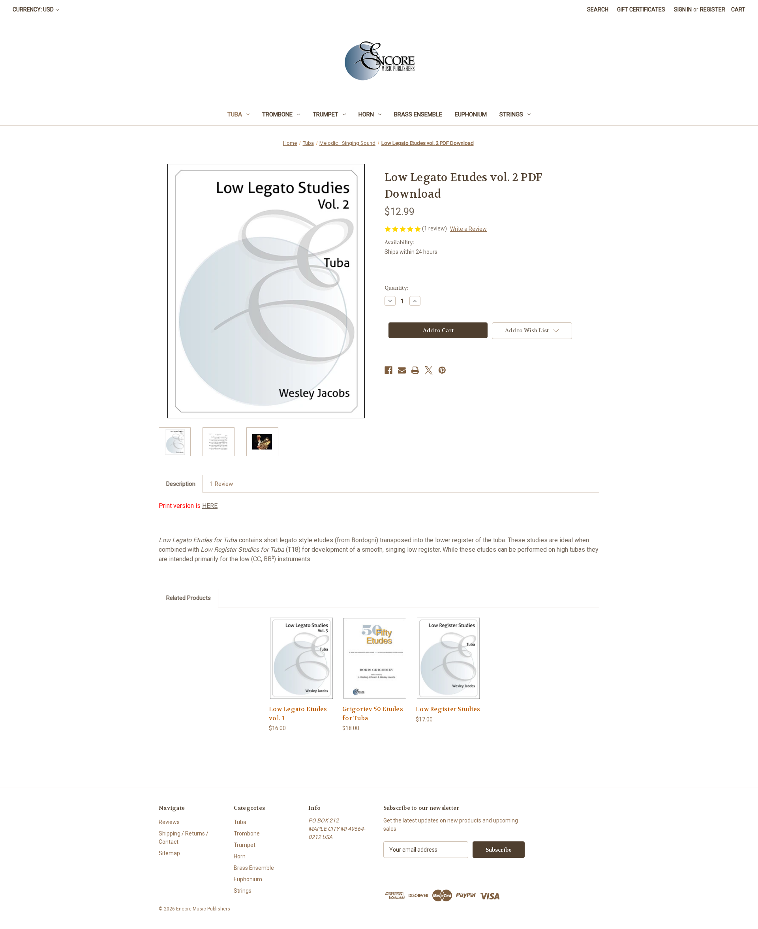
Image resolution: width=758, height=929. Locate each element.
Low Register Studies (448, 709)
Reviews (169, 822)
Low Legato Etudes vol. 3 (298, 713)
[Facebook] (388, 370)
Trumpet (325, 114)
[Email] (402, 370)
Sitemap (169, 853)
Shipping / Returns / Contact (183, 837)
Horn (366, 114)
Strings (511, 114)
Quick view (301, 658)
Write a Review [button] (468, 229)
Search (597, 9)
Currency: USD (33, 9)
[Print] (415, 370)
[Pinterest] (442, 370)
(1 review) (435, 228)
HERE (210, 505)
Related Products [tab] (188, 597)
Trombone (277, 114)
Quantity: (396, 288)
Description (180, 483)
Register (712, 9)
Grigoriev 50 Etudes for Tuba (372, 713)
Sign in (683, 9)
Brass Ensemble (418, 114)
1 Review (221, 483)
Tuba (234, 114)
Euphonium (471, 114)
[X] (429, 370)
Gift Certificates (641, 9)
